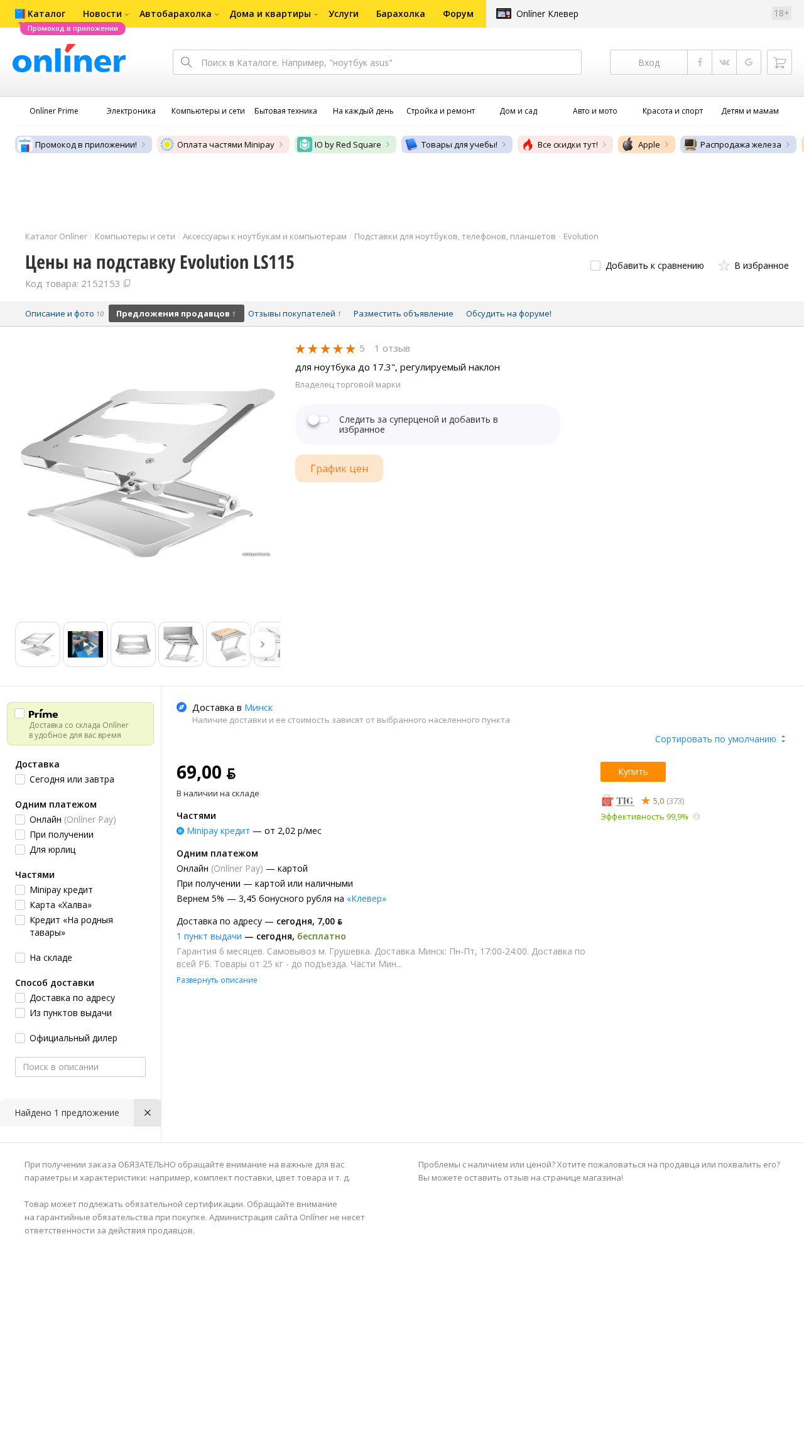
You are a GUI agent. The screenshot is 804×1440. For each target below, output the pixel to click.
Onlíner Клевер (547, 13)
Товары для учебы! (459, 144)
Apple (649, 144)
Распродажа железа (740, 144)
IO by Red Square (348, 144)
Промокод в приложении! (86, 144)
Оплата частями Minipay (225, 144)
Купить (633, 771)
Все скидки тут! (568, 144)
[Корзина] (779, 62)
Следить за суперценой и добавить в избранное (418, 424)
